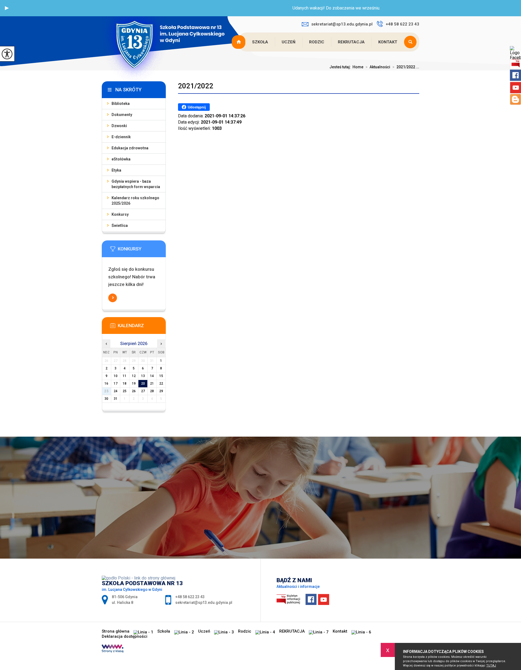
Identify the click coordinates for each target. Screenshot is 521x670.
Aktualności (378, 67)
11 (124, 376)
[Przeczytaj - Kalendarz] (142, 327)
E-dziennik (121, 137)
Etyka (116, 170)
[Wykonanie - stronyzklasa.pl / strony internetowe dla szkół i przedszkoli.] (112, 649)
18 (124, 383)
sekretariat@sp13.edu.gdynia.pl (342, 24)
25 (124, 391)
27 (143, 391)
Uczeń (289, 42)
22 (161, 383)
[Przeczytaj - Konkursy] (142, 250)
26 (134, 391)
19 (134, 383)
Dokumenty (122, 114)
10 (115, 376)
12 (134, 376)
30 (106, 399)
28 (152, 391)
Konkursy (120, 214)
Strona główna (239, 42)
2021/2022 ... (405, 67)
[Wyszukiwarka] (411, 42)
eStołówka (121, 159)
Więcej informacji (112, 298)
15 (161, 376)
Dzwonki (119, 126)
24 (115, 391)
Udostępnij (197, 107)
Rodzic (316, 42)
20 (143, 383)
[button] (7, 8)
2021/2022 (195, 86)
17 (115, 383)
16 (106, 383)
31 (115, 399)
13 (143, 376)
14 (152, 376)
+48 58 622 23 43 (402, 24)
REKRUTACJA (351, 42)
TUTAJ (491, 665)
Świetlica (120, 225)
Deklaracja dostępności (124, 636)
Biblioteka (121, 103)
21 (152, 383)
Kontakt (387, 42)
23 (106, 391)
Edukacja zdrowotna (130, 148)
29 (161, 391)
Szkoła (260, 42)
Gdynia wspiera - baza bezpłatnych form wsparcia (136, 184)
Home (357, 67)
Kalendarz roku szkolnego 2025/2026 (135, 200)
